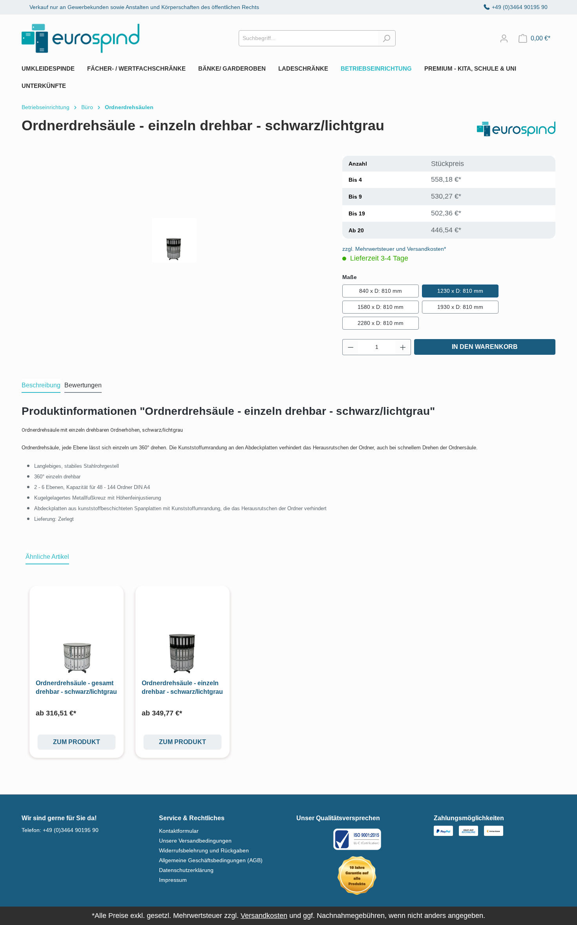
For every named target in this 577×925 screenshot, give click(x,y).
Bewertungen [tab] (83, 385)
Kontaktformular (179, 831)
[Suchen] (386, 38)
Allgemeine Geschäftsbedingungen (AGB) (211, 860)
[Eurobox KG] (516, 129)
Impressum (173, 880)
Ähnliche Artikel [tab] (47, 556)
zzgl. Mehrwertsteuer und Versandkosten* (394, 249)
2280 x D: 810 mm (381, 323)
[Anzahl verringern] (350, 347)
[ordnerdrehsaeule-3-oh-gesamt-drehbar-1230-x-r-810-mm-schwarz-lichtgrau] (174, 240)
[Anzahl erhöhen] (403, 347)
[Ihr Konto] (504, 38)
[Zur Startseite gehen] (80, 38)
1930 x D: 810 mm (460, 307)
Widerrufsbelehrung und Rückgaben (204, 850)
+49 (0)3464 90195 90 (520, 7)
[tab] (41, 386)
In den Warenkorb (485, 346)
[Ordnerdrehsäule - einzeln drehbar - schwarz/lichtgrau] (182, 638)
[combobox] (308, 38)
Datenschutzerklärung (186, 870)
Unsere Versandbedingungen (195, 840)
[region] (174, 240)
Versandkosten (264, 916)
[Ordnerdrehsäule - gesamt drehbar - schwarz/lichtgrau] (76, 638)
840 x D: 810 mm (380, 291)
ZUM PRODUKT (76, 742)
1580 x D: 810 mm (381, 307)
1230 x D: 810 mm (460, 291)
